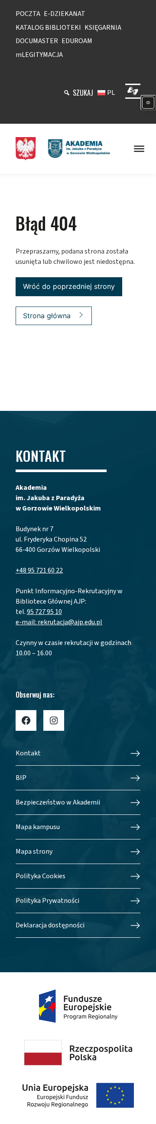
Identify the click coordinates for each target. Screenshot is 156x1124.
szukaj (83, 93)
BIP (21, 778)
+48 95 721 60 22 (39, 570)
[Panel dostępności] (148, 102)
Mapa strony (34, 851)
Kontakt (28, 753)
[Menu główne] (139, 149)
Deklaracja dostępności (50, 925)
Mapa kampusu (38, 827)
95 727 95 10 (44, 612)
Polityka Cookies (40, 876)
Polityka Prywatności (47, 900)
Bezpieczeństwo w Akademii (58, 802)
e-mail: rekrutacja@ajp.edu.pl (59, 622)
